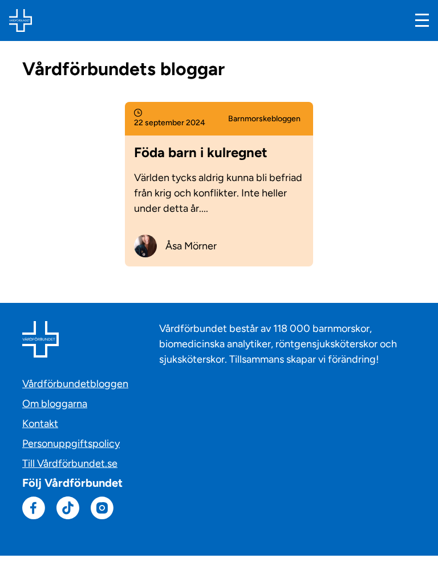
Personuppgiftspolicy (71, 443)
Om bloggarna (54, 403)
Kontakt (40, 423)
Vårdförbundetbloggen (75, 383)
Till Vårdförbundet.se (69, 463)
